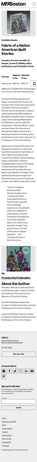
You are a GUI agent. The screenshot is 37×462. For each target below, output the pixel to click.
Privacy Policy (7, 435)
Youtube (32, 371)
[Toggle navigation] (34, 4)
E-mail (3, 398)
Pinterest (3, 376)
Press (4, 425)
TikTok (15, 371)
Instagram (3, 371)
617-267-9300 (6, 347)
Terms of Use (6, 439)
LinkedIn (26, 371)
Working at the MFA (9, 422)
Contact (5, 432)
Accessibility (6, 442)
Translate (5, 446)
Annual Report (7, 429)
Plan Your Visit (18, 354)
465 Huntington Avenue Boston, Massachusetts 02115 (12, 342)
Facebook (9, 371)
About (4, 418)
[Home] (13, 4)
